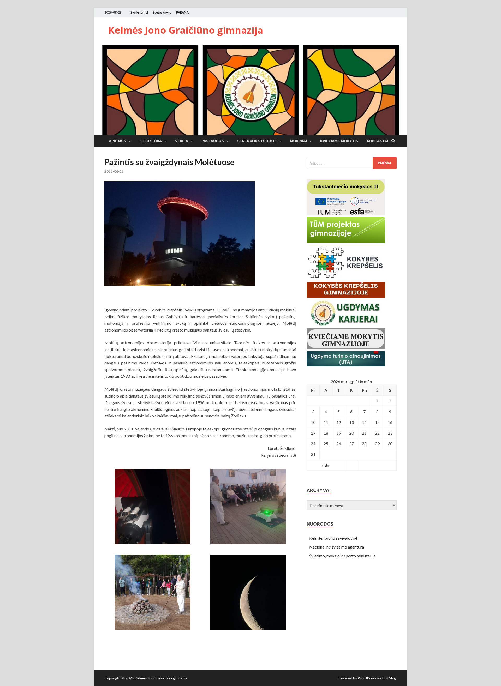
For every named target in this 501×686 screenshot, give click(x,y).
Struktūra (150, 141)
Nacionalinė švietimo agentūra (336, 546)
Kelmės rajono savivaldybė (333, 537)
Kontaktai (377, 141)
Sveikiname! (139, 12)
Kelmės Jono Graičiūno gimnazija (185, 30)
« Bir (326, 464)
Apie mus (117, 141)
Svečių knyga (162, 12)
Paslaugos (212, 141)
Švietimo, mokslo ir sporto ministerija (342, 555)
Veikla (181, 141)
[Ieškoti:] (352, 163)
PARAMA (182, 12)
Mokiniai (298, 141)
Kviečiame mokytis (339, 141)
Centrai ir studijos (257, 141)
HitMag (390, 678)
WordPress (367, 678)
